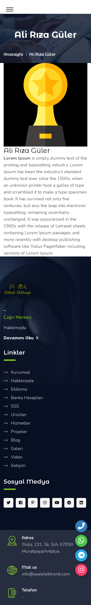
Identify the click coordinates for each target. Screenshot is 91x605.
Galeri (17, 448)
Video (16, 457)
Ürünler (19, 415)
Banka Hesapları (27, 398)
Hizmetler (21, 423)
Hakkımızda (22, 381)
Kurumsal (20, 372)
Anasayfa (13, 54)
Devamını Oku (19, 338)
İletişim (18, 465)
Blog (15, 440)
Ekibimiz (19, 389)
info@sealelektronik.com (46, 574)
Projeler (19, 431)
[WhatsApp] (81, 541)
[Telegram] (81, 555)
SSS (15, 406)
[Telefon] (81, 526)
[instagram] (81, 570)
